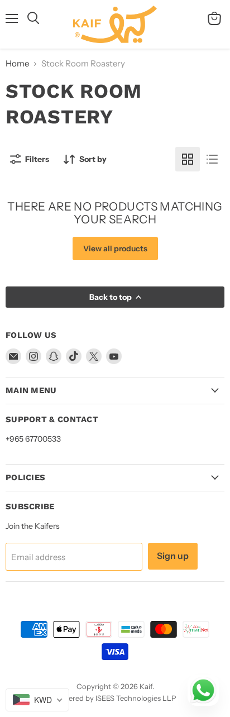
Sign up (173, 556)
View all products (115, 248)
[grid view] (187, 159)
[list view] (212, 159)
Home (17, 63)
